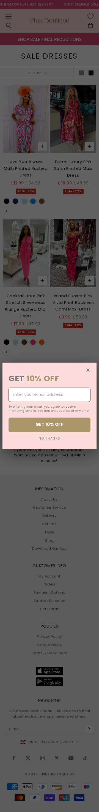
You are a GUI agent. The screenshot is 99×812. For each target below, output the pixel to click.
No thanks (50, 438)
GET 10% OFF (49, 424)
